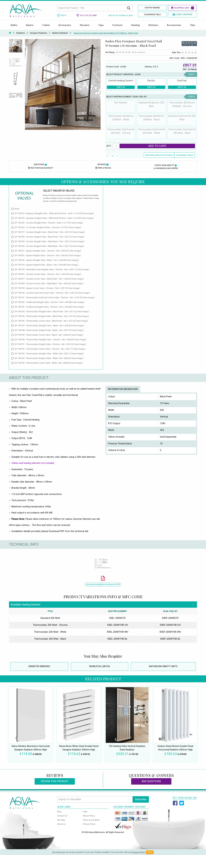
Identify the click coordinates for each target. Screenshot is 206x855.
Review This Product (55, 781)
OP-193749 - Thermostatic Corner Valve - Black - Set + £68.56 (48, 335)
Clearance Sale (152, 14)
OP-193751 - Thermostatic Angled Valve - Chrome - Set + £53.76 (50, 344)
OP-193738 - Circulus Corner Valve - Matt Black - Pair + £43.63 (48, 283)
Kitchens (153, 25)
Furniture (117, 25)
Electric (151, 84)
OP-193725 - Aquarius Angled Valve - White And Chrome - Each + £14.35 (54, 218)
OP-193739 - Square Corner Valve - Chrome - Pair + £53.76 (47, 288)
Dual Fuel (182, 84)
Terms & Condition (91, 820)
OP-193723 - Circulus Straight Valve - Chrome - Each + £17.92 (48, 223)
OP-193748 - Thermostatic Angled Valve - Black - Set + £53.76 (49, 330)
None (16, 209)
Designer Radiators (38, 33)
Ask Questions (151, 781)
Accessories (174, 25)
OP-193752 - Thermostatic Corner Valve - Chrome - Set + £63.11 (49, 349)
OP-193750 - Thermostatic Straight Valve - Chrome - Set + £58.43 (50, 339)
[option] (16, 47)
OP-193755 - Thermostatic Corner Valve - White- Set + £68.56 (48, 363)
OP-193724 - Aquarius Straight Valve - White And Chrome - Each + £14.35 (54, 213)
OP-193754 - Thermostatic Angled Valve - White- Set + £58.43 (48, 358)
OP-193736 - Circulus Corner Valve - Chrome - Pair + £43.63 (47, 274)
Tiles (192, 25)
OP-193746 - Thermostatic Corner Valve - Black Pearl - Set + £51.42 (51, 321)
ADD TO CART (157, 145)
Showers (85, 25)
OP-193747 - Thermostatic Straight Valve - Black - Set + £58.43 (49, 325)
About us (61, 824)
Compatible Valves (184, 155)
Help (85, 811)
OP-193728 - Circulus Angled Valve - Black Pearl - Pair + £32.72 (49, 237)
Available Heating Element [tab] (25, 604)
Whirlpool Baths (99, 666)
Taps (101, 25)
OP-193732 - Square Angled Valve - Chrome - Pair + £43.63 (47, 255)
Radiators (20, 33)
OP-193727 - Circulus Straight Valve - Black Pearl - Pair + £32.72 (49, 232)
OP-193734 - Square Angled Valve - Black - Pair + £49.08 (46, 265)
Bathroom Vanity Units (163, 666)
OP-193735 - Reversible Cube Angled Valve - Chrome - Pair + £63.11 (51, 269)
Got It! (149, 852)
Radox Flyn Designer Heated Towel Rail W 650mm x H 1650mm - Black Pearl (106, 33)
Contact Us (62, 816)
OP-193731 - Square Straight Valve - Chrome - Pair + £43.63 (47, 251)
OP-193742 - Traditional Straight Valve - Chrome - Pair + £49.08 (49, 302)
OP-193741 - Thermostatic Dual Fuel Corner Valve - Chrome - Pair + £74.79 (54, 297)
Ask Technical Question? (42, 168)
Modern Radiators (60, 33)
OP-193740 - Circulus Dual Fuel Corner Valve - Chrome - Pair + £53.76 (52, 293)
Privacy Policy (89, 824)
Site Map (61, 820)
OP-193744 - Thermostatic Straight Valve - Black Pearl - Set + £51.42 (51, 311)
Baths (14, 25)
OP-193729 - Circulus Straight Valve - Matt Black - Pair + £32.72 (49, 241)
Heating (135, 25)
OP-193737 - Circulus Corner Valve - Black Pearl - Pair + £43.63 (49, 279)
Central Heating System (120, 84)
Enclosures (65, 25)
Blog (59, 811)
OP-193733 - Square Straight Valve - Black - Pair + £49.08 (46, 260)
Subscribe (140, 799)
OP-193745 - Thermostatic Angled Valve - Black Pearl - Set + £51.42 (51, 316)
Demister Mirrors (39, 666)
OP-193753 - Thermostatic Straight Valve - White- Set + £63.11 (49, 353)
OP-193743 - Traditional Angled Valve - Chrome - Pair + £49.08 (49, 307)
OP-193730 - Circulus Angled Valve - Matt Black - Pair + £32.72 (49, 246)
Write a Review (138, 52)
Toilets (46, 25)
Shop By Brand (152, 7)
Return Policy (89, 816)
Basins (30, 25)
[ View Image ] (87, 213)
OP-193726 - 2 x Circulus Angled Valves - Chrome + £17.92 (47, 227)
